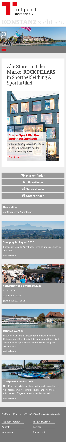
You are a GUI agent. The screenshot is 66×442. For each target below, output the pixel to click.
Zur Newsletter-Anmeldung (17, 211)
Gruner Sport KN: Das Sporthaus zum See (23, 137)
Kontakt (6, 426)
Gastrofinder (35, 196)
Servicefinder (35, 189)
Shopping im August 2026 (18, 242)
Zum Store (13, 157)
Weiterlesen (9, 255)
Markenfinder (35, 175)
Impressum (8, 432)
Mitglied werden (13, 331)
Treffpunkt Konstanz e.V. (18, 381)
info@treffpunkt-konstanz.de (44, 414)
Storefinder (35, 182)
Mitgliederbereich (11, 421)
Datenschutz (40, 432)
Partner (37, 426)
